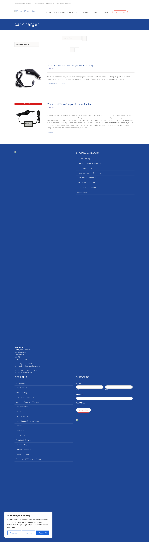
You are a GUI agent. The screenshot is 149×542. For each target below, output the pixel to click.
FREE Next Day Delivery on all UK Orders (58, 3)
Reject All (28, 533)
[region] (28, 525)
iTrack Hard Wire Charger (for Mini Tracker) (69, 104)
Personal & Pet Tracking (86, 187)
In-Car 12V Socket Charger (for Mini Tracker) (70, 65)
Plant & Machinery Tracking (88, 182)
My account (20, 540)
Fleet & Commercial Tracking (89, 163)
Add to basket (52, 83)
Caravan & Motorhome (86, 178)
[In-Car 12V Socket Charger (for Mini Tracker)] (28, 78)
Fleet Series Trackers (85, 168)
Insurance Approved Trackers (89, 173)
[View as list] (76, 50)
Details (63, 83)
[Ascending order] (84, 38)
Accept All (43, 533)
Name (79, 540)
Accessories (82, 192)
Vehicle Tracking (83, 159)
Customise (14, 533)
